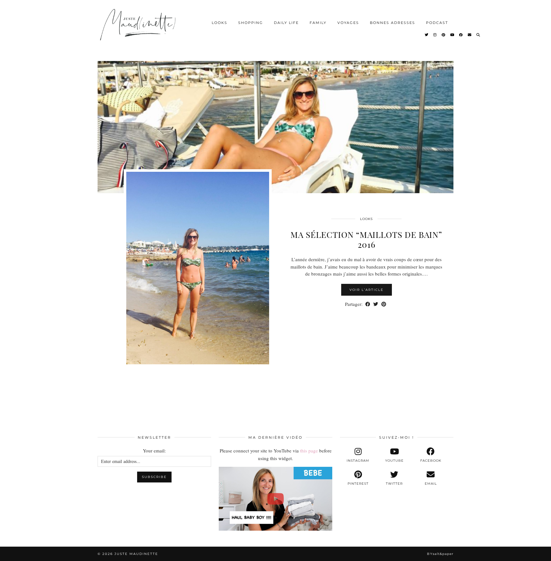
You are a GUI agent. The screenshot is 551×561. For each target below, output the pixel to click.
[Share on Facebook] (368, 304)
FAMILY (318, 22)
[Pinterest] (444, 35)
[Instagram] (435, 35)
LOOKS (219, 22)
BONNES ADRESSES (392, 22)
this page (309, 450)
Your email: (154, 450)
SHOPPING (250, 22)
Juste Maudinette (136, 554)
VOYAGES (348, 22)
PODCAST (437, 22)
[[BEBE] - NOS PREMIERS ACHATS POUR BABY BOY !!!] (275, 499)
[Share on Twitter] (376, 304)
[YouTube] (452, 35)
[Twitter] (427, 35)
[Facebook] (461, 35)
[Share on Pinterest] (384, 304)
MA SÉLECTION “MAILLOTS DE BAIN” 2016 (366, 239)
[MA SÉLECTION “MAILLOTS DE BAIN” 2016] (275, 121)
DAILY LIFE (286, 22)
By (440, 554)
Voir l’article (366, 290)
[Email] (470, 35)
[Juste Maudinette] (138, 30)
